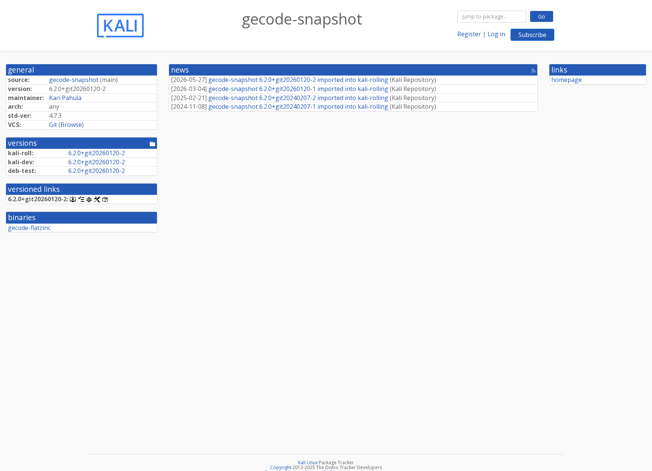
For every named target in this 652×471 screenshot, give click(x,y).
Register (469, 34)
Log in (496, 34)
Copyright (280, 467)
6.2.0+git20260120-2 (96, 153)
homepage (566, 80)
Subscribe (532, 35)
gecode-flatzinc (29, 228)
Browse (71, 124)
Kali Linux (308, 462)
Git (53, 124)
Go (541, 16)
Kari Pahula (65, 98)
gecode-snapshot (73, 80)
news (180, 70)
